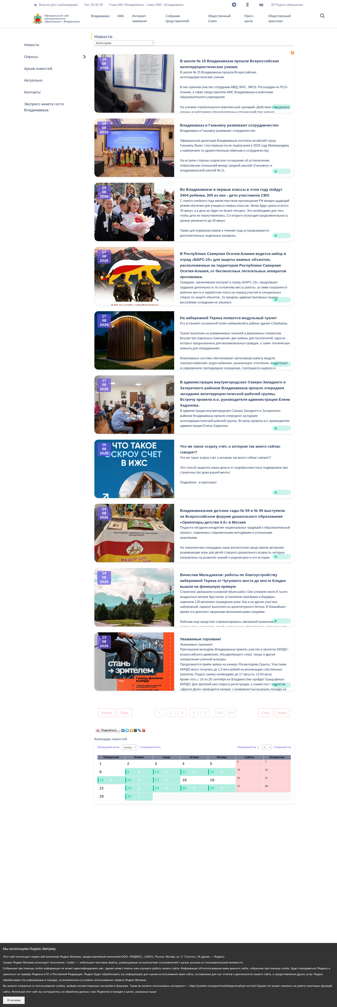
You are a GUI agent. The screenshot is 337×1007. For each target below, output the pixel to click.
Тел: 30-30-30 (93, 4)
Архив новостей (38, 69)
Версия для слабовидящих (58, 4)
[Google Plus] (144, 729)
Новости (31, 45)
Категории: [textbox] (104, 43)
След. (266, 712)
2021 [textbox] (266, 747)
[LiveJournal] (139, 729)
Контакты (32, 92)
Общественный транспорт (279, 18)
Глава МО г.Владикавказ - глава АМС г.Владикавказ (146, 4)
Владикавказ (100, 16)
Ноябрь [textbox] (128, 747)
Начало (106, 712)
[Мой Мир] (135, 729)
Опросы (31, 57)
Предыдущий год (246, 747)
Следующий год (282, 747)
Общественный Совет (219, 18)
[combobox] (124, 43)
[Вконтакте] (261, 5)
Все (231, 712)
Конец (282, 712)
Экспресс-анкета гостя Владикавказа (44, 107)
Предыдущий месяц (108, 747)
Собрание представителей (177, 18)
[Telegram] (234, 5)
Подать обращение (288, 4)
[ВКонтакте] (123, 729)
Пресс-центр (249, 18)
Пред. (125, 712)
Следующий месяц (150, 747)
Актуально (33, 80)
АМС (120, 16)
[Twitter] (127, 729)
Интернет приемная (139, 18)
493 (220, 712)
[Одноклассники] (247, 5)
